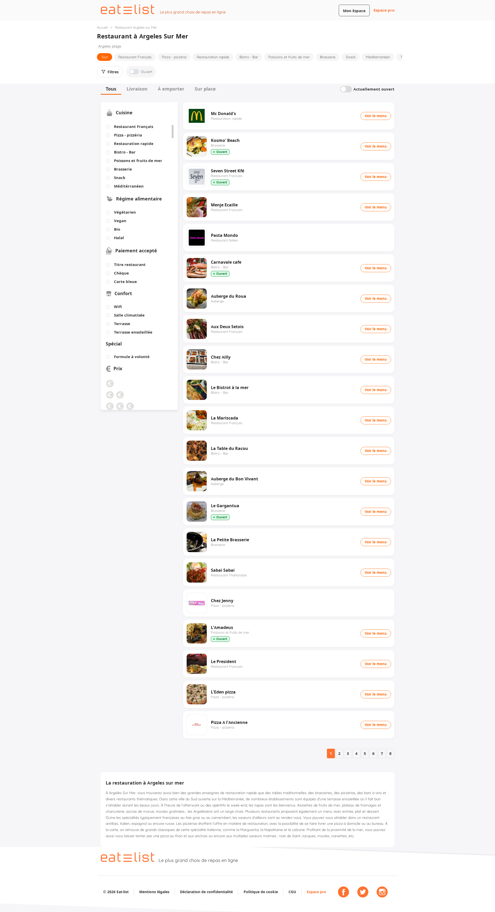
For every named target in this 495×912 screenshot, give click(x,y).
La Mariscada (224, 418)
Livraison (137, 89)
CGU (292, 892)
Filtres (113, 72)
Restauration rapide (213, 57)
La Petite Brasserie (230, 539)
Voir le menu (376, 116)
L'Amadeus (222, 627)
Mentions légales (154, 892)
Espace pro (384, 10)
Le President (223, 661)
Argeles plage (109, 46)
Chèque (121, 273)
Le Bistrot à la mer (230, 387)
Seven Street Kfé (227, 170)
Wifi (118, 306)
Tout (104, 57)
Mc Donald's (223, 113)
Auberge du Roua (228, 296)
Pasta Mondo (224, 235)
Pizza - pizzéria (174, 57)
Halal (119, 238)
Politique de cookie (261, 892)
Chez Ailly (220, 357)
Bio (117, 229)
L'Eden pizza (223, 692)
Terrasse (122, 323)
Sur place (205, 89)
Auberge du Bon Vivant (234, 478)
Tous (111, 89)
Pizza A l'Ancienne (229, 722)
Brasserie (327, 57)
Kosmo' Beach (225, 140)
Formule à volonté (132, 356)
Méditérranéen (378, 57)
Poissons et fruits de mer (289, 57)
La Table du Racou (229, 448)
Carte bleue (125, 281)
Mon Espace (354, 10)
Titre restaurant (130, 264)
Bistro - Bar (249, 57)
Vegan (120, 221)
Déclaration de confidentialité (206, 892)
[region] (137, 156)
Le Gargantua (225, 505)
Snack (351, 57)
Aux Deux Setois (227, 326)
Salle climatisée (129, 315)
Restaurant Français (135, 57)
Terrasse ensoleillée (133, 332)
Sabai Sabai (223, 570)
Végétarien (125, 212)
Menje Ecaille (224, 204)
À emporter (171, 89)
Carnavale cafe (226, 262)
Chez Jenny (222, 600)
